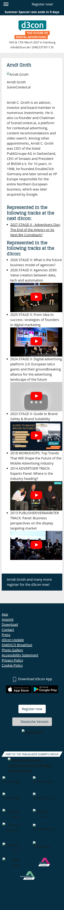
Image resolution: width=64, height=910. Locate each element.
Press (6, 634)
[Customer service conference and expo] (47, 864)
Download (10, 624)
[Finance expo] (17, 816)
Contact (8, 629)
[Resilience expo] (47, 849)
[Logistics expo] (47, 816)
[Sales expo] (17, 864)
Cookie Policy (12, 665)
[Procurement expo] (47, 832)
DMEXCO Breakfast (17, 645)
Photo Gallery (12, 650)
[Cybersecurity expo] (47, 801)
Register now (32, 709)
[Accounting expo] (17, 784)
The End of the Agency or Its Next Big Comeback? (35, 229)
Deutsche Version (34, 721)
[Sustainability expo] (32, 877)
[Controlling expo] (17, 801)
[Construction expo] (47, 784)
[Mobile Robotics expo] (17, 832)
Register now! (42, 4)
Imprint (7, 619)
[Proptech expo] (17, 849)
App (5, 614)
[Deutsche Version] (59, 4)
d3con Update (13, 640)
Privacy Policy (12, 660)
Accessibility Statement (20, 655)
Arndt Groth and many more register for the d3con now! (29, 582)
